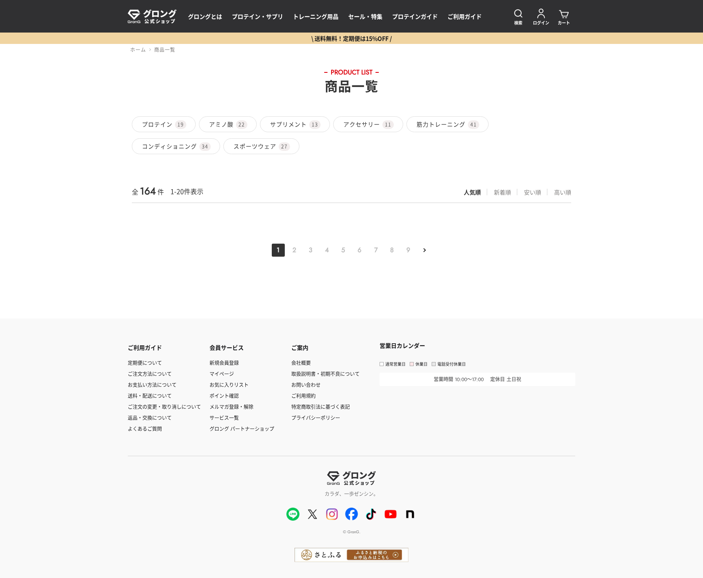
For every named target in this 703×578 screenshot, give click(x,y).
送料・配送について (150, 395)
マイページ (222, 373)
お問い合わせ (306, 384)
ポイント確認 (224, 395)
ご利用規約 (303, 395)
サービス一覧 (224, 417)
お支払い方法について (152, 384)
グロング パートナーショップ (242, 428)
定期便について (145, 362)
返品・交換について (150, 417)
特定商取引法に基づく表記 (320, 406)
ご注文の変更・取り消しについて (164, 406)
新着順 (502, 192)
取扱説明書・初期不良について (325, 373)
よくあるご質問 (145, 428)
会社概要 (301, 362)
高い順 (562, 192)
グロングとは (205, 16)
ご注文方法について (150, 373)
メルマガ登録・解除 (231, 406)
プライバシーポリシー (315, 417)
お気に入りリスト (229, 384)
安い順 (532, 192)
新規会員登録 (224, 362)
